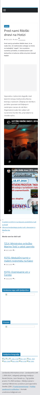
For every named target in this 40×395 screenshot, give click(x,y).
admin (16, 39)
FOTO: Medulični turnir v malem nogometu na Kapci (18, 259)
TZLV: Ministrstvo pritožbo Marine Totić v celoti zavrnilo (19, 245)
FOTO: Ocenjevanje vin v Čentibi (17, 273)
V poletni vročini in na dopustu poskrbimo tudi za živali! (19, 223)
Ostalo (7, 26)
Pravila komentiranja (20, 386)
